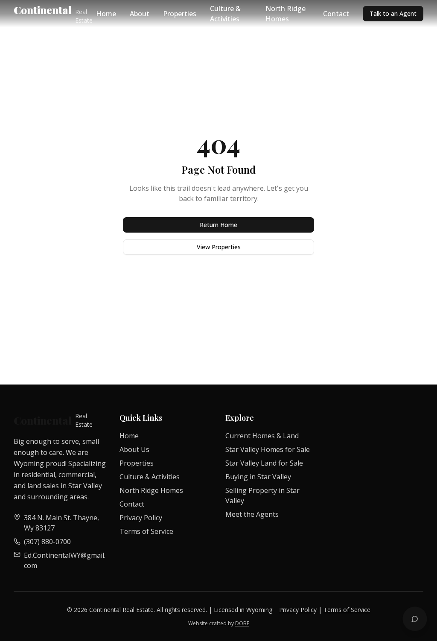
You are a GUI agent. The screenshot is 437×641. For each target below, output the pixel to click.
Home (106, 13)
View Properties (219, 247)
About (139, 13)
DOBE (242, 623)
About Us (134, 449)
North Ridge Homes (285, 13)
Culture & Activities (225, 13)
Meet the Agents (252, 514)
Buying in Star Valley (258, 476)
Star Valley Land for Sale (264, 463)
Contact (336, 13)
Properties (179, 13)
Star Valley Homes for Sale (267, 449)
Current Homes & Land (262, 435)
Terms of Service (146, 531)
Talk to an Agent (393, 13)
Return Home (218, 225)
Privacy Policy (140, 517)
